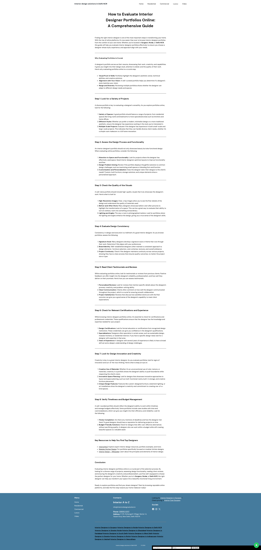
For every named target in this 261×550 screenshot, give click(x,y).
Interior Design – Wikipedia (109, 452)
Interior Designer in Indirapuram (144, 536)
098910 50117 (124, 512)
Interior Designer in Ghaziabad (134, 530)
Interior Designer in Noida (128, 527)
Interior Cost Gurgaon (172, 500)
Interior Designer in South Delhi (115, 533)
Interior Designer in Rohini (121, 536)
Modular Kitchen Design (108, 449)
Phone (115, 512)
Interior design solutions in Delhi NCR (90, 4)
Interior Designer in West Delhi (141, 533)
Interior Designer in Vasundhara (123, 539)
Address (116, 514)
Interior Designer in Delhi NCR (150, 527)
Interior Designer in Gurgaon (170, 498)
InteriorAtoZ (103, 447)
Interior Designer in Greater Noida (108, 530)
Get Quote (195, 548)
